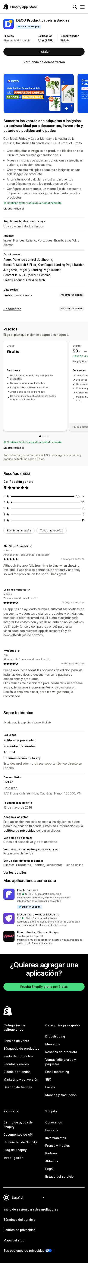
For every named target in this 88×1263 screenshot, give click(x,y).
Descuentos (12, 309)
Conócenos (53, 1122)
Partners (51, 1153)
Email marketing (57, 1072)
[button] (44, 899)
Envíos (50, 1087)
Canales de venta (16, 1041)
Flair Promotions (27, 890)
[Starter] (43, 436)
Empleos (51, 1130)
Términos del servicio (19, 1219)
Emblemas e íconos (17, 295)
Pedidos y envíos (16, 1064)
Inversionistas (55, 1138)
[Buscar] (75, 7)
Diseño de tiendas (16, 1072)
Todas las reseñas (51, 530)
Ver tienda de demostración (44, 62)
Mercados (52, 1044)
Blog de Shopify (15, 1150)
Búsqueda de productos (21, 1048)
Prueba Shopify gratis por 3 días (44, 986)
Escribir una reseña (19, 530)
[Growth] (45, 436)
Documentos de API (18, 1134)
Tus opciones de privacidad (23, 1250)
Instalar (44, 51)
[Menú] (82, 7)
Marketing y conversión (20, 1079)
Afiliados (51, 1161)
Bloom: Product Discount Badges (38, 932)
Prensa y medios (57, 1145)
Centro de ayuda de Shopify (18, 1124)
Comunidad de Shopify (20, 1142)
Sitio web (10, 788)
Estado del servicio (59, 1176)
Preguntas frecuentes (19, 746)
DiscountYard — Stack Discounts (38, 914)
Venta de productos (18, 1056)
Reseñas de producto (61, 1052)
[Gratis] (40, 436)
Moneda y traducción (60, 1095)
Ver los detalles (15, 872)
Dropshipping (55, 1036)
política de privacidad (19, 830)
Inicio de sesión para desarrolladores (30, 1209)
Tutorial (9, 752)
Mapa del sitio (14, 1240)
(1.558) (49, 40)
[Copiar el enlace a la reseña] (30, 546)
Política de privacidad (19, 740)
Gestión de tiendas (17, 1087)
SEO (48, 1079)
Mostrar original (13, 208)
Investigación (13, 1158)
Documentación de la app (22, 758)
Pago (7, 259)
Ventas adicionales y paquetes (60, 1062)
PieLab (64, 40)
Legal (49, 1169)
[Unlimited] (48, 436)
